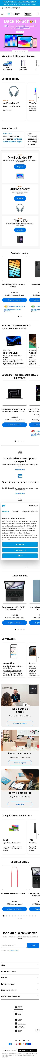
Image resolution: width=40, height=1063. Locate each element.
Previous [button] (2, 3)
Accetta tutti (20, 544)
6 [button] (19, 916)
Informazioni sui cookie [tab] (30, 511)
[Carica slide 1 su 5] (16, 51)
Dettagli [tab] (15, 511)
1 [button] (19, 317)
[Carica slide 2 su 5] (18, 51)
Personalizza (19, 550)
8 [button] (24, 916)
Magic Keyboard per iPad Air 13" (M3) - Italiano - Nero (13, 608)
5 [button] (16, 916)
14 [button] (21, 919)
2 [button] (21, 317)
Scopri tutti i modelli (14, 300)
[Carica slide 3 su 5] (20, 51)
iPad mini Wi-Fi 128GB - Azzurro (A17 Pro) (12, 285)
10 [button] (30, 916)
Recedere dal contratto (28, 1050)
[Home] (14, 14)
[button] (2, 13)
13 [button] (19, 919)
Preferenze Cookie (10, 1050)
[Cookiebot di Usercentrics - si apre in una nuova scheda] (29, 506)
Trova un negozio (20, 763)
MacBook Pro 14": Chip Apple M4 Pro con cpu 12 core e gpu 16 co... (13, 410)
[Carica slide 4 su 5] (22, 51)
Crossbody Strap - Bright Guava (13, 893)
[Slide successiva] (38, 66)
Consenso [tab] (5, 511)
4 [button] (24, 441)
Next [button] (38, 3)
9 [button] (27, 916)
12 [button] (36, 916)
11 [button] (33, 916)
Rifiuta (20, 556)
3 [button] (21, 441)
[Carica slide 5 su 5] (24, 51)
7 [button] (21, 916)
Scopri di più (19, 469)
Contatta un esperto (20, 723)
